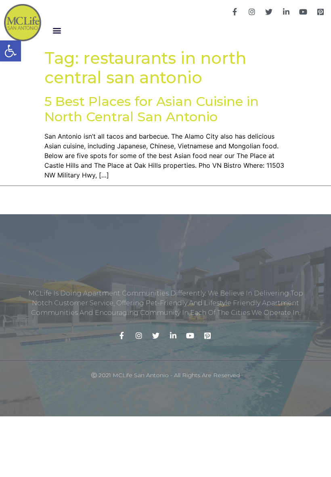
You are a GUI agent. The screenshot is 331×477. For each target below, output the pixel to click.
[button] (56, 30)
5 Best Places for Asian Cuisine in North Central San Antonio (151, 109)
